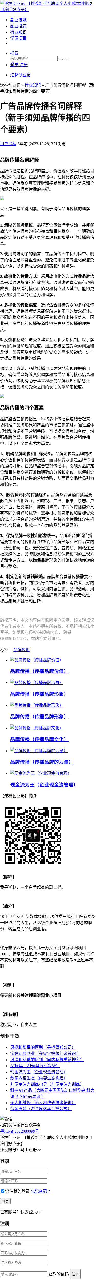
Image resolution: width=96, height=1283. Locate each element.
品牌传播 (21, 650)
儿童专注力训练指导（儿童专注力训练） (47, 1084)
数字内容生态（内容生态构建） (39, 1078)
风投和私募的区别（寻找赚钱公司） (43, 1047)
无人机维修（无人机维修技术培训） (43, 1102)
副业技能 (18, 20)
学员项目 (18, 38)
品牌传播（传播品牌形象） (39, 694)
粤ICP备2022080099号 (19, 1131)
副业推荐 (18, 26)
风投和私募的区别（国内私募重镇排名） (47, 1059)
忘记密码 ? (40, 1191)
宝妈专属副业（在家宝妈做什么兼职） (45, 1053)
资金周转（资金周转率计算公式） (41, 1109)
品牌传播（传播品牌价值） (39, 671)
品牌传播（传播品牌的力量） (41, 762)
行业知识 (18, 32)
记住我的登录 (17, 1191)
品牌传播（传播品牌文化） (39, 739)
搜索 (14, 53)
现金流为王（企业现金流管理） (44, 784)
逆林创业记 (20, 75)
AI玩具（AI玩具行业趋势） (35, 1066)
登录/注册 (19, 64)
